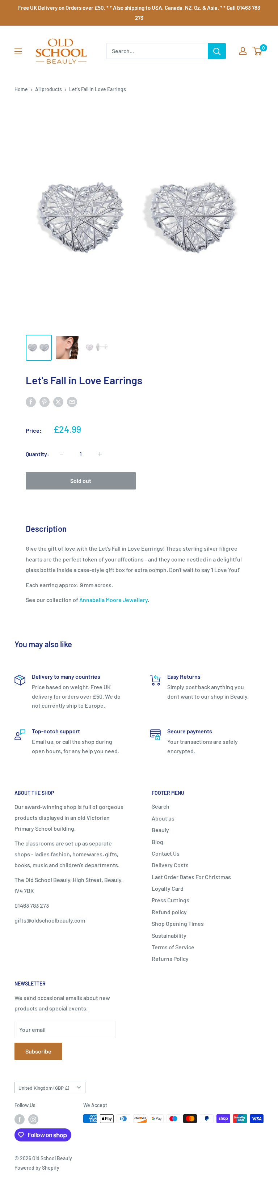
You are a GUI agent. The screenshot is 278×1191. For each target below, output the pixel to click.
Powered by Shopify (36, 1168)
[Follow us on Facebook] (19, 1119)
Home (21, 89)
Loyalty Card (168, 888)
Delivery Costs (170, 864)
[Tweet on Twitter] (58, 401)
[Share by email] (72, 401)
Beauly (160, 829)
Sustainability (169, 935)
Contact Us (166, 853)
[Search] (217, 51)
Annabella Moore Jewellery (113, 599)
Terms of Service (173, 947)
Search (160, 806)
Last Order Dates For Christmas (191, 876)
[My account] (243, 51)
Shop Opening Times (178, 923)
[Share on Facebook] (31, 401)
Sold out (80, 480)
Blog (157, 841)
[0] (257, 51)
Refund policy (169, 911)
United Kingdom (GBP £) (43, 1088)
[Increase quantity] (100, 454)
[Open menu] (18, 51)
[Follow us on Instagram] (33, 1119)
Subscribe (38, 1051)
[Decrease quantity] (61, 454)
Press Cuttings (170, 900)
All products (48, 89)
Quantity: (37, 453)
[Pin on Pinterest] (44, 401)
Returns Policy (170, 958)
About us (163, 818)
